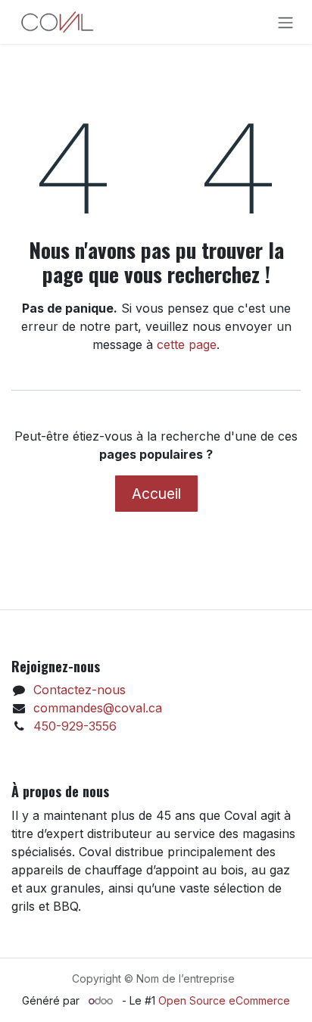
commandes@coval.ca (97, 707)
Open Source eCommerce (224, 1000)
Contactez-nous (79, 689)
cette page (187, 344)
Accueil (156, 494)
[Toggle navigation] (285, 22)
